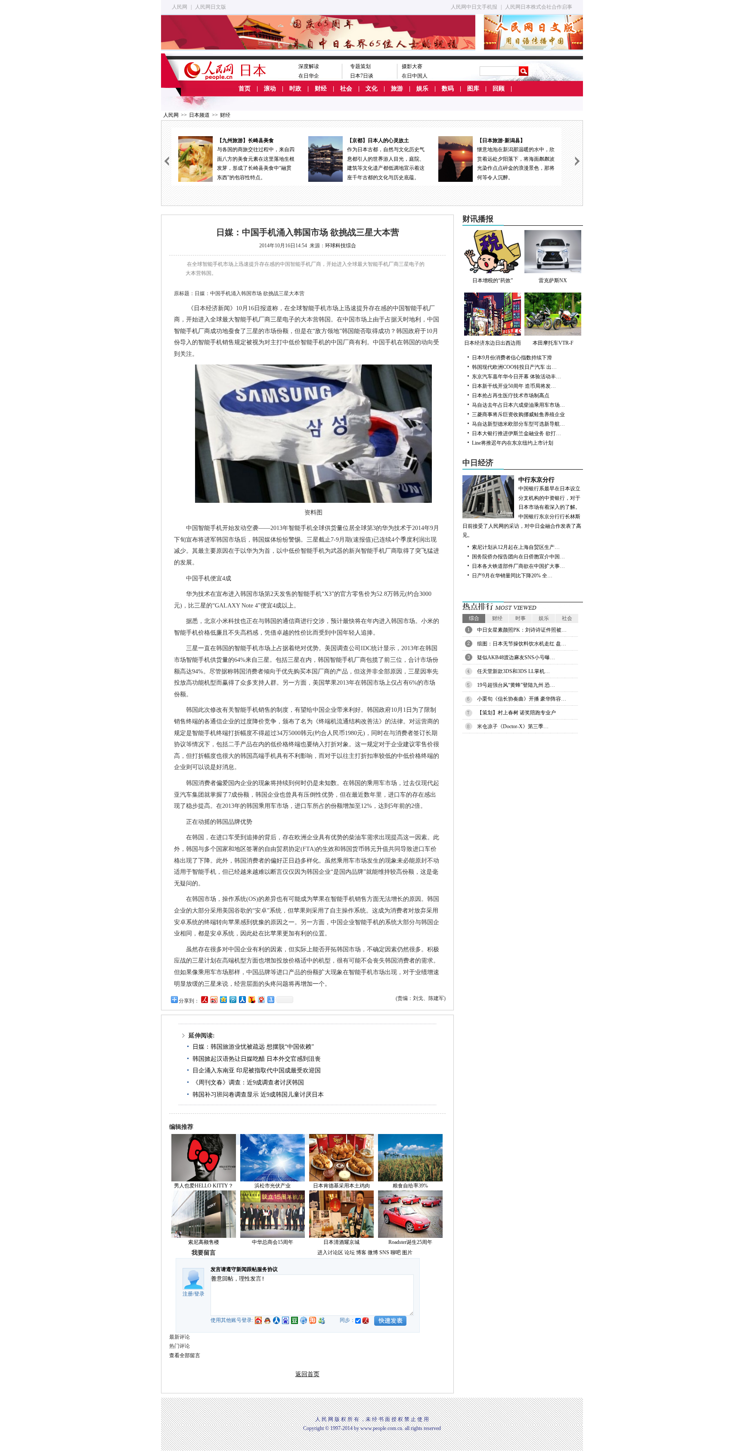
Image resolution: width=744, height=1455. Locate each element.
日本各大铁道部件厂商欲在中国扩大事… (518, 566)
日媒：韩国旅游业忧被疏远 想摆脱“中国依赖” (253, 1047)
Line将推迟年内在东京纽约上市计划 (512, 443)
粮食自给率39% (410, 1186)
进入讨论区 (330, 1252)
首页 (245, 88)
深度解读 (308, 66)
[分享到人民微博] (204, 999)
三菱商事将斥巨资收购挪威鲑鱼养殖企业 (518, 414)
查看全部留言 (184, 1355)
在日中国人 (415, 76)
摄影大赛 (412, 66)
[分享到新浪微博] (213, 999)
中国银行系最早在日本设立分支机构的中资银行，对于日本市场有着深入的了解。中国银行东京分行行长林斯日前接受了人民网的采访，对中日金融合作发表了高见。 (521, 508)
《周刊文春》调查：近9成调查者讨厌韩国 (248, 1082)
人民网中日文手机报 (474, 7)
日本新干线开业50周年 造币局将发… (514, 386)
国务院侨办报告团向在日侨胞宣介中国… (518, 557)
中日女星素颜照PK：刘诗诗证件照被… (522, 630)
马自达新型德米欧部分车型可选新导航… (518, 424)
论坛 (349, 1252)
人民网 (179, 7)
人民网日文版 (210, 7)
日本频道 (199, 115)
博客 (361, 1252)
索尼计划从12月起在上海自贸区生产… (516, 547)
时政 (295, 88)
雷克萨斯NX (553, 280)
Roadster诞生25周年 (410, 1242)
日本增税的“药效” (492, 280)
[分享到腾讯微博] (232, 999)
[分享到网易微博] (261, 999)
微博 (373, 1252)
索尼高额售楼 (203, 1242)
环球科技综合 (340, 246)
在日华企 (308, 76)
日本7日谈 (361, 76)
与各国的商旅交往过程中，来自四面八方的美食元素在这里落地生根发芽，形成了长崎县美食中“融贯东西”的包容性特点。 (255, 159)
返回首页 (307, 1374)
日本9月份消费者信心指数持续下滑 (512, 358)
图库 (473, 88)
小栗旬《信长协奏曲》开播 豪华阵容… (521, 699)
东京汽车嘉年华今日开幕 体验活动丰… (516, 377)
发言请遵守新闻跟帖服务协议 (244, 1269)
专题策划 (360, 66)
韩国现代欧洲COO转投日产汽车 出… (514, 367)
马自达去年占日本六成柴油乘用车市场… (518, 405)
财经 (321, 88)
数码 (448, 88)
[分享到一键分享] (270, 999)
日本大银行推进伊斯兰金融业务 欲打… (516, 433)
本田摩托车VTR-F (553, 343)
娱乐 (422, 88)
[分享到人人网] (242, 999)
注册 (188, 1294)
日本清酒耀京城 (341, 1242)
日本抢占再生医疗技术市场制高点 (510, 396)
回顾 (499, 88)
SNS (384, 1252)
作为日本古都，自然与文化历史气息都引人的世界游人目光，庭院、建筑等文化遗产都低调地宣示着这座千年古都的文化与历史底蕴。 (386, 159)
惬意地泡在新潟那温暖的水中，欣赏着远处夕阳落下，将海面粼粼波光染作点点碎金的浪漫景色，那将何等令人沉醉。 (516, 159)
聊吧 (396, 1252)
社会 (346, 88)
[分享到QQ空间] (223, 999)
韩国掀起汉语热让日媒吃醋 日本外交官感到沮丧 (256, 1059)
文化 (372, 88)
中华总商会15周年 (272, 1242)
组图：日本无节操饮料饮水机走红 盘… (521, 644)
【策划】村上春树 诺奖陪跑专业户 (516, 713)
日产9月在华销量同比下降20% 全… (512, 576)
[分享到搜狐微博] (251, 999)
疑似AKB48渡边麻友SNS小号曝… (516, 657)
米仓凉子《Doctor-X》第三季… (513, 726)
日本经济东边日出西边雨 (492, 343)
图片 (407, 1252)
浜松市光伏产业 (272, 1186)
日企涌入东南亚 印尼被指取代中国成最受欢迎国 (256, 1070)
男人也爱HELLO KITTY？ (203, 1186)
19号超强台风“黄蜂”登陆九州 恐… (516, 685)
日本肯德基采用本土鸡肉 (341, 1186)
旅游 (397, 88)
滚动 (270, 88)
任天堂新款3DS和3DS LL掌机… (513, 671)
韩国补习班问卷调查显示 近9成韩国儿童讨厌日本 (258, 1094)
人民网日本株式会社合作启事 (538, 7)
